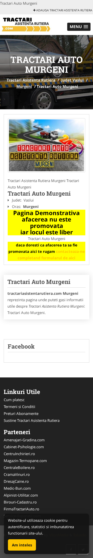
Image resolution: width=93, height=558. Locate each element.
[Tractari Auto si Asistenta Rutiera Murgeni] (46, 145)
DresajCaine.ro (16, 481)
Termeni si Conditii (19, 406)
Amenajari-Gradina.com (24, 440)
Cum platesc (14, 399)
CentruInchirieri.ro (19, 453)
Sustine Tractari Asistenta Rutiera (32, 420)
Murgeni (24, 86)
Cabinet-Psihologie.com (24, 447)
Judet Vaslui (72, 79)
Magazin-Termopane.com (25, 460)
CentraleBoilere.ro (19, 467)
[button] (79, 27)
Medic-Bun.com (17, 488)
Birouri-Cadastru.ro (20, 502)
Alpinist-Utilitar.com (21, 495)
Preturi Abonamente (21, 413)
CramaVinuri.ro (17, 474)
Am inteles (22, 544)
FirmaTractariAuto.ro (21, 509)
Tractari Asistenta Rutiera (31, 79)
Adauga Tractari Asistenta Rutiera (63, 10)
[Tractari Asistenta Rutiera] (32, 24)
